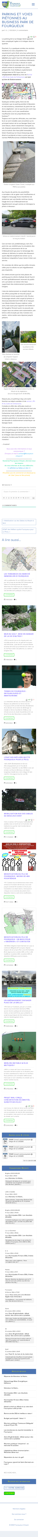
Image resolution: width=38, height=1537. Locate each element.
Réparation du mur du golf (14, 1457)
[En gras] (4, 498)
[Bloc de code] (21, 498)
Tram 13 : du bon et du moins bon (21, 1354)
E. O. (5, 30)
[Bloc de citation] (18, 498)
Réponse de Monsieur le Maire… (16, 1376)
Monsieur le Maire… (16, 1178)
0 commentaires (22, 30)
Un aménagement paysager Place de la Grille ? (17, 1001)
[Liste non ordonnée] (16, 498)
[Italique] (6, 498)
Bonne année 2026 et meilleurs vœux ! (18, 1413)
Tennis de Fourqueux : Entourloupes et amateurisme (15, 693)
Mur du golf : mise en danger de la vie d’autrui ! (19, 635)
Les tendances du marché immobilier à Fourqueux (17, 575)
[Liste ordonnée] (13, 498)
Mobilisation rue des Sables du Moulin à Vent (18, 814)
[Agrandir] (33, 86)
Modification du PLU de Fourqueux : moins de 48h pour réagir (17, 876)
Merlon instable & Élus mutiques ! (16, 1064)
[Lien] (23, 498)
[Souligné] (8, 498)
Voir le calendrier (28, 1160)
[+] (28, 498)
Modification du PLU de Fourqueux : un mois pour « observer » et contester (17, 939)
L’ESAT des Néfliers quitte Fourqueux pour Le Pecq (17, 758)
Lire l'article (9, 594)
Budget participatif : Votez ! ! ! (15, 1418)
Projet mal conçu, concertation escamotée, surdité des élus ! (17, 1099)
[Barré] (11, 498)
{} (25, 498)
